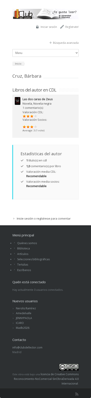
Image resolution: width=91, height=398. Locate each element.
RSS (77, 394)
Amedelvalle (23, 313)
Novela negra (42, 103)
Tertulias (22, 264)
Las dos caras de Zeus (38, 99)
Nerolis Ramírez (26, 308)
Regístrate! (72, 27)
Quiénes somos (27, 243)
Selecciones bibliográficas (33, 259)
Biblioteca (23, 248)
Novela (27, 103)
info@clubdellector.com (27, 347)
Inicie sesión (25, 218)
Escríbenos (24, 270)
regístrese (43, 218)
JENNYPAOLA (24, 318)
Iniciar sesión (49, 27)
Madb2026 (22, 328)
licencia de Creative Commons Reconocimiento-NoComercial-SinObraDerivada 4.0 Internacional (46, 378)
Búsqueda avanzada (66, 43)
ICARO (20, 323)
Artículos (22, 254)
